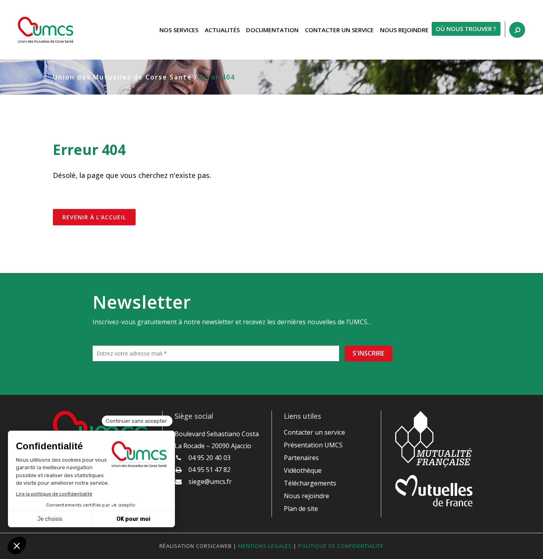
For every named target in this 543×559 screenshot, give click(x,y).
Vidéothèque (303, 470)
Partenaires (301, 457)
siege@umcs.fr (210, 481)
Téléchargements (310, 483)
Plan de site (301, 508)
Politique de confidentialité (341, 545)
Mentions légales (265, 545)
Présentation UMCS (313, 445)
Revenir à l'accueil (94, 217)
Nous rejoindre (306, 495)
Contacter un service (314, 432)
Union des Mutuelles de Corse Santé (122, 77)
